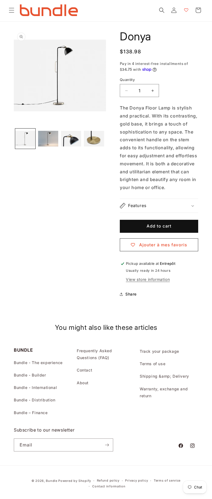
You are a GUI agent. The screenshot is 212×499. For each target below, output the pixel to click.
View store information (148, 279)
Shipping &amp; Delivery (164, 376)
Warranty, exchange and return (164, 392)
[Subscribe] (107, 444)
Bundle (51, 481)
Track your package (159, 351)
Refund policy (108, 480)
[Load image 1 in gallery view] (25, 139)
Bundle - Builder (30, 375)
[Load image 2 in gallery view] (48, 139)
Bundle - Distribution (34, 400)
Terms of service (167, 480)
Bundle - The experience (38, 362)
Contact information (108, 486)
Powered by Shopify (74, 481)
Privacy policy (136, 480)
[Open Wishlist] (186, 10)
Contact (84, 370)
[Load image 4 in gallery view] (94, 139)
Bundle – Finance (31, 412)
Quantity (127, 79)
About (83, 382)
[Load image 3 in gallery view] (71, 139)
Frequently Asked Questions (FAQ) (94, 354)
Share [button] (131, 294)
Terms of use (152, 363)
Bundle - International (35, 387)
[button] (12, 10)
